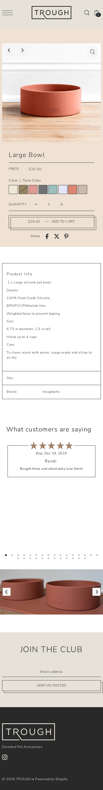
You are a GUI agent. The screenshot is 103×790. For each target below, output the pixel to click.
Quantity (17, 204)
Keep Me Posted (51, 685)
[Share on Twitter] (56, 236)
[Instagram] (4, 757)
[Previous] (9, 50)
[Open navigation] (8, 12)
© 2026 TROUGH (16, 779)
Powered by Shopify (51, 779)
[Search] (86, 13)
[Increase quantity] (61, 204)
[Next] (22, 50)
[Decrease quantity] (36, 204)
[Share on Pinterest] (66, 236)
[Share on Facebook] (47, 236)
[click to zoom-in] (92, 52)
